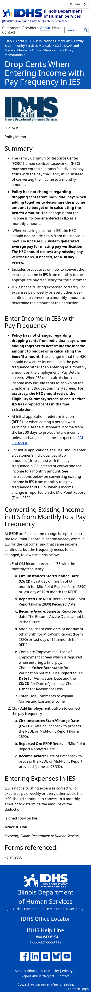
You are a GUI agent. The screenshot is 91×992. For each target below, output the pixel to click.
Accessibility (50, 971)
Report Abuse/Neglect (37, 976)
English (75, 4)
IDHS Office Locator (45, 918)
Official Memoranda (46, 50)
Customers (11, 27)
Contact (8, 32)
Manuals (64, 41)
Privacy (67, 971)
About (45, 27)
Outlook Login (78, 989)
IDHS (8, 41)
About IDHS (23, 41)
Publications (45, 41)
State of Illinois (26, 971)
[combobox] (78, 4)
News (56, 27)
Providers (30, 27)
